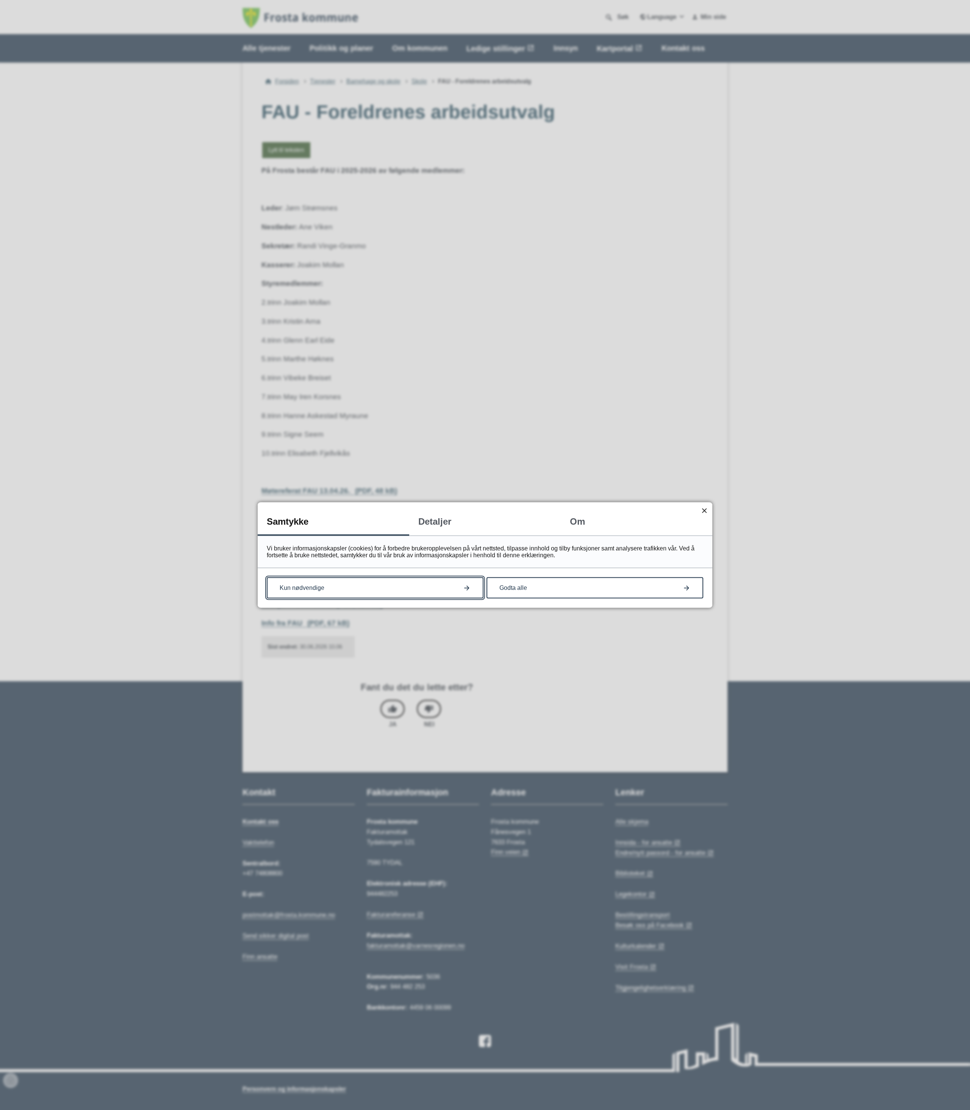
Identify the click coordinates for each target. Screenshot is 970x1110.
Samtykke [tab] (287, 521)
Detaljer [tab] (434, 521)
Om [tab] (577, 521)
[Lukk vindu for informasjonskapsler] (704, 510)
